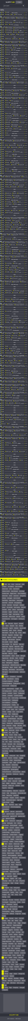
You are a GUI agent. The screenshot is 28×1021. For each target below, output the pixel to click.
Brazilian (21, 658)
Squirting (21, 934)
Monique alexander (16, 176)
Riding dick (8, 561)
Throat (18, 959)
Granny (6, 755)
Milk (22, 853)
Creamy (4, 711)
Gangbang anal (5, 769)
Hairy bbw (13, 783)
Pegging (23, 890)
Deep (3, 725)
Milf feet (19, 229)
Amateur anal (5, 593)
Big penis (10, 635)
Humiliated (17, 256)
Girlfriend (4, 776)
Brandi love (8, 193)
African (14, 609)
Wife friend (12, 244)
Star (12, 948)
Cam (12, 272)
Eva (10, 732)
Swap (18, 34)
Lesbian (6, 827)
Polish (7, 79)
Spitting (15, 934)
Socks (13, 946)
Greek (16, 360)
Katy (14, 195)
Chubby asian (22, 335)
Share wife (22, 38)
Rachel (3, 916)
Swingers (13, 34)
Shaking (15, 204)
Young (6, 987)
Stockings (8, 327)
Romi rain (15, 909)
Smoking (13, 927)
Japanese (7, 811)
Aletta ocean (12, 616)
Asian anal (18, 584)
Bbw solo (4, 635)
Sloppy (10, 2)
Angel (10, 614)
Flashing (8, 42)
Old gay (16, 883)
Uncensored (16, 400)
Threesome (13, 959)
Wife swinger (16, 107)
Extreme (22, 730)
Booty (3, 660)
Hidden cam (11, 785)
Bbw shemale (11, 639)
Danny (13, 544)
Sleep (9, 920)
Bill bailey (15, 442)
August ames (13, 593)
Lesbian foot (19, 837)
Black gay (4, 639)
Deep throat (15, 721)
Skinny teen (20, 943)
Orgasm (12, 878)
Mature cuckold (18, 378)
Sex (23, 932)
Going (21, 491)
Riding (12, 911)
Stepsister (14, 415)
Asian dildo (15, 335)
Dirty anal (8, 160)
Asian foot (4, 602)
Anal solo (15, 612)
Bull (12, 14)
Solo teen (21, 918)
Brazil (15, 653)
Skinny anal (5, 934)
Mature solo (14, 850)
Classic (15, 693)
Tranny (15, 957)
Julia (7, 348)
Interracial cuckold (17, 502)
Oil (13, 880)
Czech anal (21, 709)
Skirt (14, 941)
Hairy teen (15, 790)
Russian (6, 906)
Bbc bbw (8, 559)
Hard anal (4, 785)
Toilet (9, 962)
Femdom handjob (19, 751)
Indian (6, 804)
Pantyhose (4, 890)
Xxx (5, 985)
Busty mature (9, 427)
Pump (23, 902)
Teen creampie (5, 964)
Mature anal (16, 844)
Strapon (8, 256)
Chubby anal (15, 511)
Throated (22, 964)
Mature (10, 844)
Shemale (4, 423)
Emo (13, 732)
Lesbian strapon (13, 834)
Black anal (4, 649)
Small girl (18, 946)
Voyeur (15, 973)
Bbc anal (12, 632)
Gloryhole (8, 764)
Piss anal (11, 899)
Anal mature (8, 220)
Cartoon (4, 693)
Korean (3, 34)
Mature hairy (5, 860)
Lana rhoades (5, 839)
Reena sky (14, 63)
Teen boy (15, 253)
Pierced (15, 904)
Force (10, 739)
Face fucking (16, 741)
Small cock (17, 948)
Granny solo (5, 760)
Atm (7, 403)
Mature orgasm (9, 378)
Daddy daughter (18, 728)
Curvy (12, 709)
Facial (9, 746)
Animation (4, 612)
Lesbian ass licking (15, 832)
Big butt (11, 646)
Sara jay (4, 932)
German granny (14, 769)
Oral (17, 880)
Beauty (4, 637)
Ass (9, 584)
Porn (9, 897)
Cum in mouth (5, 685)
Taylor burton (16, 290)
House (15, 32)
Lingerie (12, 839)
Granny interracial (6, 767)
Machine (4, 848)
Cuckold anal (9, 197)
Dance (3, 723)
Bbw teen (15, 644)
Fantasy (11, 24)
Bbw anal (4, 511)
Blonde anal (16, 651)
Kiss (15, 823)
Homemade (8, 171)
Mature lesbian (9, 276)
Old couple (22, 210)
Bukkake (16, 628)
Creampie (4, 234)
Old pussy (4, 885)
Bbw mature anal (19, 649)
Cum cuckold (9, 375)
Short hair (4, 950)
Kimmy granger (13, 825)
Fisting (6, 734)
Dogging (4, 728)
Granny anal (12, 755)
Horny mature (9, 317)
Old (7, 145)
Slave (15, 923)
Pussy (16, 894)
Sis (23, 955)
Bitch (20, 667)
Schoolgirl (4, 946)
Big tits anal (5, 646)
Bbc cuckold (8, 381)
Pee (9, 894)
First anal (8, 435)
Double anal (10, 723)
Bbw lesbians (12, 669)
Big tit (11, 667)
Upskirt (6, 971)
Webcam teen (17, 980)
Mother (22, 846)
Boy (21, 635)
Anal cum (16, 128)
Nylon (7, 229)
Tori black (16, 966)
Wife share (15, 38)
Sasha (3, 948)
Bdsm (7, 625)
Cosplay (14, 704)
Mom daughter (21, 82)
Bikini (24, 632)
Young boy (15, 987)
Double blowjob (12, 718)
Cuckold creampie (18, 27)
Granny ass (15, 774)
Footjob (4, 744)
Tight (3, 969)
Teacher (4, 962)
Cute (9, 698)
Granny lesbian (17, 760)
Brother (14, 637)
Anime (10, 595)
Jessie (19, 201)
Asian (12, 584)
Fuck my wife (8, 385)
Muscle (13, 862)
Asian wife (23, 90)
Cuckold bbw (9, 263)
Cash (14, 711)
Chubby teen (21, 693)
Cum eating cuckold (6, 691)
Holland (12, 569)
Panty (3, 904)
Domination (21, 186)
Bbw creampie (9, 27)
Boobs (17, 655)
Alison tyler (4, 616)
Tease (11, 969)
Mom (3, 82)
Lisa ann (12, 827)
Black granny (9, 662)
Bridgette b (8, 395)
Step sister (18, 941)
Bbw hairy (23, 665)
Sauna (22, 950)
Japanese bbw (9, 514)
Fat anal (23, 739)
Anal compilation (22, 593)
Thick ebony (22, 122)
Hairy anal (14, 781)
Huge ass (22, 797)
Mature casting (20, 18)
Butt (22, 646)
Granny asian (16, 90)
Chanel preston (10, 688)
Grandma (4, 758)
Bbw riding (4, 669)
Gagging (21, 758)
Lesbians (10, 830)
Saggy (19, 923)
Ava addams (13, 82)
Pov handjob (14, 126)
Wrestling (16, 978)
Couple (7, 533)
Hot (14, 220)
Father (10, 741)
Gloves (23, 771)
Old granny (21, 880)
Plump (7, 445)
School (10, 934)
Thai (8, 959)
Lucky (7, 58)
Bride (21, 660)
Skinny (16, 920)
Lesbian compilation (19, 841)
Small (9, 932)
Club (9, 714)
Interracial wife (15, 222)
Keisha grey (10, 823)
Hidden (7, 783)
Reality (23, 913)
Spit (12, 920)
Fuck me (20, 475)
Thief (7, 969)
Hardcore (19, 783)
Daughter (4, 718)
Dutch (7, 569)
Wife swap (17, 356)
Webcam (10, 978)
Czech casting (15, 698)
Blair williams (10, 660)
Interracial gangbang (15, 807)
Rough (9, 909)
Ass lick (4, 605)
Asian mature (9, 333)
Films (11, 458)
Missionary (16, 860)
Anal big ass (21, 619)
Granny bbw (8, 483)
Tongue (11, 966)
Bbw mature (5, 632)
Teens (12, 964)
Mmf (20, 850)
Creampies (17, 535)
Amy (22, 614)
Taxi (7, 966)
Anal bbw (22, 511)
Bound (15, 667)
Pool (20, 894)
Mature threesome (14, 871)
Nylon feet (13, 229)
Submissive (5, 953)
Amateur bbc (21, 164)
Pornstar (17, 899)
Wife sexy (8, 199)
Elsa (17, 732)
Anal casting (17, 607)
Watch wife (16, 30)
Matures (11, 419)
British (3, 651)
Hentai (9, 781)
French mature (5, 748)
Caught (17, 688)
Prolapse (4, 894)
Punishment (9, 904)
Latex (7, 362)
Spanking (4, 923)
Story (7, 100)
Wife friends (22, 45)
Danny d (8, 544)
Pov (7, 24)
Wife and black (13, 362)
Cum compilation (6, 702)
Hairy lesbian (5, 797)
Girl (19, 767)
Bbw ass (10, 653)
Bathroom (22, 672)
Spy (15, 943)
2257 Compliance (10, 1018)
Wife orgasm (9, 75)
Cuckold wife (15, 68)
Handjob (4, 781)
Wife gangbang (9, 180)
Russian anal (5, 913)
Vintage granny (17, 66)
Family (15, 734)
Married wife (14, 147)
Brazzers (12, 625)
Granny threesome (6, 771)
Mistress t (12, 869)
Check (15, 156)
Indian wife (8, 72)
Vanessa (12, 976)
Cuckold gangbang (19, 180)
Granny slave (18, 477)
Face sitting (14, 567)
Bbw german (9, 290)
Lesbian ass (5, 841)
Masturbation (22, 857)
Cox (7, 458)
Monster (8, 222)
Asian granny (9, 90)
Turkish (10, 957)
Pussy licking (13, 902)
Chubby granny (16, 683)
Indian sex (23, 224)
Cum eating (21, 691)
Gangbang (22, 755)
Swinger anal (8, 107)
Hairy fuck (23, 115)
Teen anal (20, 957)
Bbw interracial (16, 483)
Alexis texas (5, 589)
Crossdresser (10, 679)
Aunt (7, 267)
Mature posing (9, 47)
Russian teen (18, 911)
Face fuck (20, 737)
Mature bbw (15, 857)
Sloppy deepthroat (17, 925)
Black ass (14, 389)
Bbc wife (14, 50)
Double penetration (18, 723)
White (3, 983)
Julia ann (12, 811)
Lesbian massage (6, 837)
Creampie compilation (11, 242)
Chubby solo (15, 714)
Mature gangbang (12, 855)
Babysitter (4, 674)
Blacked (21, 625)
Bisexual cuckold (15, 299)
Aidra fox (23, 607)
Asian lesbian (20, 609)
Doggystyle (10, 728)
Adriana (4, 598)
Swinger (7, 322)
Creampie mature (6, 700)
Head (12, 802)
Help (8, 793)
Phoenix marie (5, 892)
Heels (3, 795)
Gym (3, 774)
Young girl (22, 987)
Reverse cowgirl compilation (19, 366)
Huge (3, 800)
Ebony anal (11, 730)
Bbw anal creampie (13, 672)
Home (3, 793)
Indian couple (9, 224)
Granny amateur (16, 771)
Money (4, 853)
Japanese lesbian (20, 814)
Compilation (13, 676)
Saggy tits (10, 929)
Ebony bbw (4, 732)
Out (7, 526)
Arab (23, 584)
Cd (17, 704)
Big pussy (16, 662)
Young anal (5, 989)
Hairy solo (10, 788)
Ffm (6, 741)
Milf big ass (8, 442)
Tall (3, 966)
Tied (13, 962)
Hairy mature (18, 778)
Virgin (11, 973)
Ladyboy (17, 827)
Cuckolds (8, 68)
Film (14, 744)
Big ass (16, 623)
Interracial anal (5, 807)
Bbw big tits (5, 672)
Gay (17, 755)
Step (21, 929)
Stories (11, 100)
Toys (16, 969)
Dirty (24, 725)
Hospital (12, 797)
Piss (11, 887)
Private (18, 902)
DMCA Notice (18, 1018)
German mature (21, 762)
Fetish (19, 748)
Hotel (11, 77)
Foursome (18, 746)
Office (10, 880)
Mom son (10, 846)
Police (21, 892)
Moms (7, 105)
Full (22, 741)
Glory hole (8, 52)
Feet (20, 734)
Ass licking (21, 591)
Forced (10, 734)
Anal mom (16, 595)
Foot (19, 739)
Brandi (14, 193)
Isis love (22, 292)
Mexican (20, 855)
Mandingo (16, 846)
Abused (18, 616)
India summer (5, 809)
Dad (13, 716)
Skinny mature (9, 151)
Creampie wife (17, 22)
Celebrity (15, 691)
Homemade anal (22, 793)
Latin (13, 837)
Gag (12, 256)
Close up (4, 698)
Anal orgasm (14, 619)
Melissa (16, 491)
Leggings (21, 834)
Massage (4, 846)
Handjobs (8, 466)
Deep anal (8, 725)
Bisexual (8, 299)
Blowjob (21, 623)
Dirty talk (19, 725)
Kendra (20, 825)
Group (11, 760)
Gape (14, 762)
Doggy (14, 725)
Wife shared (8, 38)
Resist (20, 567)
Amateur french (9, 405)
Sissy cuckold (17, 77)
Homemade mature (14, 460)
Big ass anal (22, 628)
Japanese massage (10, 818)
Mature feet (19, 869)
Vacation (8, 210)
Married (21, 147)
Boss (3, 662)
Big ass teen (8, 366)
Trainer (7, 169)
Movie (11, 860)
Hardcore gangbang (7, 790)
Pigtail (7, 550)
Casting (17, 679)
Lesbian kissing (5, 832)
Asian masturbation (10, 557)
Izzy (21, 222)
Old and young (5, 883)
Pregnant (4, 147)
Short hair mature (17, 498)
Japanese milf (9, 393)
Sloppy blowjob (5, 927)
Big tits (11, 628)
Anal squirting (16, 614)
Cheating (8, 218)
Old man (7, 878)
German (10, 758)
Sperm (8, 948)
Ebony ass (20, 389)
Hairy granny (13, 793)
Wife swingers (9, 182)
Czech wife (8, 529)
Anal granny (22, 595)
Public (15, 890)
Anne (10, 589)
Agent (3, 621)
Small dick (22, 953)
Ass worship (9, 607)
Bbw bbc (18, 639)
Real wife (15, 171)
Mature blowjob (14, 867)
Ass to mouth (17, 598)
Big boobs (17, 646)
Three (20, 969)
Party (17, 892)
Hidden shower (9, 455)
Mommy (18, 853)
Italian (20, 804)
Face (24, 746)
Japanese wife (13, 145)
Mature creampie (6, 857)
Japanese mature (10, 814)
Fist (3, 741)
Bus (17, 625)
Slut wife (8, 126)
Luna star (4, 830)
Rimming (4, 909)
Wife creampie (9, 22)
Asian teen (4, 614)
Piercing (4, 897)
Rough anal (18, 913)
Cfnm (23, 683)
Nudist (3, 876)
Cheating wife (9, 32)
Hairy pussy (8, 372)
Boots (14, 630)
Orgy (20, 878)
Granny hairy (15, 764)
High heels (19, 800)
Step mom (9, 925)
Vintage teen (9, 66)
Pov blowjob (5, 902)
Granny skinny (17, 151)
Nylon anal (16, 197)
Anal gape (9, 598)
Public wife (8, 253)
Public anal (4, 899)
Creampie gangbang (7, 683)
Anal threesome (14, 387)
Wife (3, 12)
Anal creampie (18, 586)
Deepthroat (7, 716)
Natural (19, 874)
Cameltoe (4, 714)
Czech (3, 688)
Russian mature (13, 906)
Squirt (3, 925)
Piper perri (22, 899)
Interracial (11, 804)
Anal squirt (15, 605)
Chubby (4, 679)
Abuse (7, 477)
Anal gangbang (17, 602)
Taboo (23, 959)
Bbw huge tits (16, 385)
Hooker (17, 797)
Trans (3, 959)
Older (12, 883)
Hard (3, 783)
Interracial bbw (15, 122)
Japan (3, 814)
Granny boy (8, 774)
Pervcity (7, 387)
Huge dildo (15, 795)
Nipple (7, 206)
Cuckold (6, 676)
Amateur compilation (10, 18)
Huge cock (21, 790)
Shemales (4, 943)
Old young (4, 880)
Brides (19, 63)
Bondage (16, 635)
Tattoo (22, 966)
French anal (13, 748)
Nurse (23, 874)
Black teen (23, 651)
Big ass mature (15, 42)
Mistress (4, 855)
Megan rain (18, 864)
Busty (13, 655)
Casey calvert (19, 711)
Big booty (11, 649)
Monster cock (5, 867)
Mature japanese (18, 848)
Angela (10, 612)
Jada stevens (19, 811)
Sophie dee (10, 939)
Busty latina (14, 337)
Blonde (19, 637)
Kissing (4, 823)
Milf (22, 844)
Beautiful (16, 660)
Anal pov (22, 605)
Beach (19, 632)
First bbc (16, 184)
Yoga (10, 987)
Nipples (15, 876)
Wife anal (8, 176)
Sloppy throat (5, 936)
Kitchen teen (8, 498)
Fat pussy (11, 269)
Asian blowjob (14, 591)
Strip (9, 946)
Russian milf (8, 117)
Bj (6, 360)
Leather (7, 350)
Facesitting (4, 739)
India (16, 804)
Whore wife (8, 113)
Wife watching (9, 30)
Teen (6, 957)
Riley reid (21, 906)
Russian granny (5, 911)
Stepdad (19, 955)
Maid (9, 850)
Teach (7, 278)
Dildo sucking (13, 348)
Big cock (9, 637)
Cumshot (10, 693)
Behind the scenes (15, 665)
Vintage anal (21, 973)
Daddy (20, 716)
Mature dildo (20, 327)
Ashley (23, 616)
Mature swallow (9, 491)
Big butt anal (5, 658)
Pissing (7, 162)
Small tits (16, 939)
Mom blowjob (5, 869)
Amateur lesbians (18, 276)
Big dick (16, 642)
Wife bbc (8, 50)
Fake (7, 460)
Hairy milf (11, 778)
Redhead (12, 913)
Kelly (7, 346)
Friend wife (15, 45)
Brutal (11, 642)
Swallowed (12, 936)
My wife (13, 162)
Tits (7, 419)
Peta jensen (16, 887)
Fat (7, 269)
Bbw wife (8, 54)
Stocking (14, 327)
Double (21, 721)
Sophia (20, 360)
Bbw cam (21, 644)
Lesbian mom (19, 839)
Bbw (6, 623)
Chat (21, 574)
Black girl (23, 655)
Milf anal (4, 850)
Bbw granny (5, 628)
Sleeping (10, 923)
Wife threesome (18, 14)
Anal (6, 584)
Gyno (10, 762)
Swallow (18, 927)
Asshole (21, 612)
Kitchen (19, 823)
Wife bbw (16, 263)
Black (10, 630)
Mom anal (10, 848)
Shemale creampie (6, 955)
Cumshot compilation (7, 707)
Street (14, 955)
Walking (21, 978)
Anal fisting (4, 600)
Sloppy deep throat (6, 941)
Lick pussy (8, 320)
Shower (4, 939)
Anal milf (11, 602)
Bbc (3, 625)
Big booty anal (5, 665)
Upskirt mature (23, 42)
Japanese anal (5, 816)
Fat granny (10, 737)
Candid (7, 709)
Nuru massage (13, 267)
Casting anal (15, 700)
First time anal (15, 435)
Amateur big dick (20, 487)
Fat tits (17, 269)
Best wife (8, 259)
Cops (3, 709)
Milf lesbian (21, 32)
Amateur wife (15, 210)
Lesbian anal (5, 834)
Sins (21, 939)
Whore (23, 980)
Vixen (7, 133)
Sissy (7, 77)
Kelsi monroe (5, 825)
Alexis (9, 609)
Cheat (7, 186)
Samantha (10, 943)
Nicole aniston (8, 874)
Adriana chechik (6, 591)
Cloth (15, 47)
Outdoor (22, 883)
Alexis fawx (5, 595)
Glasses (21, 774)
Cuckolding (8, 92)
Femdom (4, 737)
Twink (16, 964)
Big (16, 632)
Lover (7, 494)
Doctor (9, 721)
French (14, 739)
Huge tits (4, 788)
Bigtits (14, 395)
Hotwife (7, 12)
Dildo (7, 153)
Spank (24, 941)
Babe (16, 658)
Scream (18, 950)
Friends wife (8, 45)
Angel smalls (16, 352)
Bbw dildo (4, 653)
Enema (17, 730)
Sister (16, 918)
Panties (12, 892)
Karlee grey (19, 820)
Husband (8, 63)
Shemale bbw (11, 950)
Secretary (16, 929)
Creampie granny (6, 704)
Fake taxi (4, 746)
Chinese (4, 695)
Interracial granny (17, 140)
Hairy (6, 778)
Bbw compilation (9, 304)
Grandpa (16, 758)
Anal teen (9, 605)
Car (21, 688)
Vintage (6, 973)
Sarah (19, 267)
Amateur (8, 487)
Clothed (14, 201)
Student (11, 953)
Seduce (24, 946)
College (9, 711)
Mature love (8, 249)
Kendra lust (12, 820)
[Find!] (23, 5)
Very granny (13, 105)
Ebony (6, 730)
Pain (12, 894)
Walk (7, 244)
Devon (20, 126)
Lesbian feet (17, 830)
